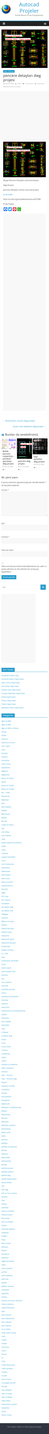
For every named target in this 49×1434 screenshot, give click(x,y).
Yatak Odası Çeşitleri (9, 1404)
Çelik (3, 839)
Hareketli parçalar (8, 989)
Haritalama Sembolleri (10, 996)
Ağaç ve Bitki (6, 725)
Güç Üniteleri (6, 982)
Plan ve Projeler (7, 1222)
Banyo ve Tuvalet (7, 789)
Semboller (5, 1290)
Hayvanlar (5, 1018)
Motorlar (4, 1154)
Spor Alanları (6, 1315)
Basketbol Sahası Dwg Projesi (12, 708)
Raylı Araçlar (6, 1243)
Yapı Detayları (6, 1390)
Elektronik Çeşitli (7, 939)
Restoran (4, 1247)
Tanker (4, 1340)
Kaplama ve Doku (8, 1086)
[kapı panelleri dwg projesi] (40, 439)
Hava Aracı (5, 1007)
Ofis (2, 1186)
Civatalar (4, 853)
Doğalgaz (4, 914)
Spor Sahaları (6, 1322)
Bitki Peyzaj (5, 814)
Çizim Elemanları (7, 864)
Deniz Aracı (5, 878)
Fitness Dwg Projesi (8, 700)
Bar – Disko (5, 792)
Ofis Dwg (4, 1190)
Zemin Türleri (6, 1415)
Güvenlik (4, 986)
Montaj (4, 1150)
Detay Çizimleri (7, 882)
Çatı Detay (5, 832)
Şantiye (4, 1272)
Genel (3, 964)
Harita (3, 993)
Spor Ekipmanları (8, 1318)
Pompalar (5, 1232)
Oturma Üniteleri (7, 1211)
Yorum (5, 490)
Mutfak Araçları (7, 1168)
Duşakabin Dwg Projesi (10, 675)
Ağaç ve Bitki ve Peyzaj (9, 728)
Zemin (3, 1411)
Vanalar (4, 1386)
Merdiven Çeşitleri (8, 1125)
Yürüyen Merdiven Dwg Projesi (13, 693)
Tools (3, 1361)
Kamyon (4, 1072)
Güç (2, 979)
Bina (3, 803)
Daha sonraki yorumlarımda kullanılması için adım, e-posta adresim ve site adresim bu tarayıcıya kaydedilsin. (24, 569)
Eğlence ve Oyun (7, 921)
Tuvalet (4, 1376)
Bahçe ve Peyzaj (7, 778)
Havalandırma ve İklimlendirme (13, 1011)
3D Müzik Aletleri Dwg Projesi (12, 679)
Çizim (3, 860)
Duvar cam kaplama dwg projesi (29, 426)
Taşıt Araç (5, 1347)
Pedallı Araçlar (7, 1215)
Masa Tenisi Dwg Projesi (10, 683)
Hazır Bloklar (6, 1021)
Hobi (3, 1029)
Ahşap (3, 732)
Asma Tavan (6, 764)
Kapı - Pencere (8, 71)
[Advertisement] (24, 116)
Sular (3, 1336)
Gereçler (4, 975)
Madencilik (5, 1104)
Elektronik (5, 936)
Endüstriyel (5, 946)
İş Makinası (5, 1054)
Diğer (3, 893)
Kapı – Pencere (7, 1075)
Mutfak (4, 1165)
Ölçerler (4, 1197)
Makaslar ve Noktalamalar (11, 1107)
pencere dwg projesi (24, 462)
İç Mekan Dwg (6, 1036)
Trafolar (4, 1372)
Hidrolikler (5, 1025)
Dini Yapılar (5, 900)
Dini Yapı (4, 896)
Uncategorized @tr (8, 1383)
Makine (4, 1111)
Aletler (3, 735)
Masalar (4, 1118)
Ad (3, 523)
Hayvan (4, 1014)
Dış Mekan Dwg (7, 907)
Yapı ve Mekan (7, 1397)
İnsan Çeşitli (6, 1046)
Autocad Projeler (29, 7)
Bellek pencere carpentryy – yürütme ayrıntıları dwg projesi (8, 457)
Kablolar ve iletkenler (9, 1064)
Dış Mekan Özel (7, 911)
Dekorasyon (5, 871)
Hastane (4, 1004)
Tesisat (4, 1354)
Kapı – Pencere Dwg (9, 1079)
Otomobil (5, 1207)
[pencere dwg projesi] (24, 439)
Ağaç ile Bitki (6, 721)
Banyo (3, 782)
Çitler (3, 850)
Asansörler (5, 760)
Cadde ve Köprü (7, 825)
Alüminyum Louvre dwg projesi (19, 420)
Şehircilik (4, 1279)
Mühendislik (6, 1161)
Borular (4, 821)
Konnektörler (6, 1097)
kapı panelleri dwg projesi (39, 459)
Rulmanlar (5, 1254)
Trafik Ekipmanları (8, 1365)
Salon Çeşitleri (6, 1268)
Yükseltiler (5, 1408)
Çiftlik (3, 846)
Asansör (4, 757)
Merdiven (5, 1122)
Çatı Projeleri (6, 835)
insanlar (4, 1050)
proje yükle (8, 194)
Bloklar (4, 818)
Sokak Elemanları (7, 1308)
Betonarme (5, 796)
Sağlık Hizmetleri (7, 1261)
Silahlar (4, 1297)
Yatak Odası (5, 1401)
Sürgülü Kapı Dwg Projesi (11, 690)
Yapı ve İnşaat (6, 1393)
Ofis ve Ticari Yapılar (9, 1193)
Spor (3, 1311)
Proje (3, 1240)
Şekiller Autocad (7, 1286)
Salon (3, 1265)
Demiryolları (6, 875)
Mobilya (4, 1143)
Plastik (3, 1225)
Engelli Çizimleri (7, 950)
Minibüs (4, 1139)
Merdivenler (6, 1129)
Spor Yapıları (6, 1325)
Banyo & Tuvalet (7, 785)
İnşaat (3, 1039)
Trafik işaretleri (7, 1368)
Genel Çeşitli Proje (8, 971)
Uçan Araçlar (6, 1379)
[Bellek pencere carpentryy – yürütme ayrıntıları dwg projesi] (8, 439)
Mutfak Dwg (6, 1175)
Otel (3, 1200)
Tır (2, 1358)
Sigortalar (5, 1293)
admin (19, 84)
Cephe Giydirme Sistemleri (11, 843)
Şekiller (4, 1283)
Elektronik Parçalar (8, 943)
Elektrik (4, 925)
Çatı (2, 828)
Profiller (4, 1236)
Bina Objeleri (6, 807)
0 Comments (29, 84)
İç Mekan (4, 1032)
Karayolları (5, 1089)
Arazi (3, 750)
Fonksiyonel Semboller (10, 961)
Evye (3, 957)
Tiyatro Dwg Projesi (8, 704)
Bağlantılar (5, 775)
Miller (3, 1136)
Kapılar (4, 1082)
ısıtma (3, 1061)
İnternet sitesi (7, 550)
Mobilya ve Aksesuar (9, 1147)
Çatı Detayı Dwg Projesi (10, 686)
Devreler (4, 889)
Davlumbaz (5, 868)
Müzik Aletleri (6, 1182)
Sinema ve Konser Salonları (11, 1300)
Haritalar (4, 1000)
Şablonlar (5, 1258)
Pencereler (5, 1218)
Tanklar (4, 1343)
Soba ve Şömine (7, 1304)
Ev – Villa (4, 953)
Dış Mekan (5, 903)
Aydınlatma (5, 767)
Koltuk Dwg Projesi (8, 697)
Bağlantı (4, 771)
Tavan (3, 1351)
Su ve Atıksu (6, 1329)
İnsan (3, 1043)
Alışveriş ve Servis (8, 742)
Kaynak (4, 1093)
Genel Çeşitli (6, 968)
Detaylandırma (7, 885)
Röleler (4, 1250)
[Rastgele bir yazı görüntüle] (45, 23)
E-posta (5, 537)
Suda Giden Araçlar (8, 1333)
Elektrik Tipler (6, 932)
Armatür (4, 753)
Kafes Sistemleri (7, 1068)
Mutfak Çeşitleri (7, 1172)
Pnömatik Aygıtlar (8, 1229)
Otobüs (4, 1204)
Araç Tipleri (5, 746)
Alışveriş (4, 739)
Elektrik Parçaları (7, 928)
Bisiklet (4, 810)
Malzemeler (5, 1114)
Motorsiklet (5, 1157)
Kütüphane (5, 1100)
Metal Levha (6, 1132)
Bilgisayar (5, 800)
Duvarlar (4, 918)
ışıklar (3, 1057)
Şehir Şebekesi (7, 1275)
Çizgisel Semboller (8, 857)
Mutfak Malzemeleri (9, 1179)
